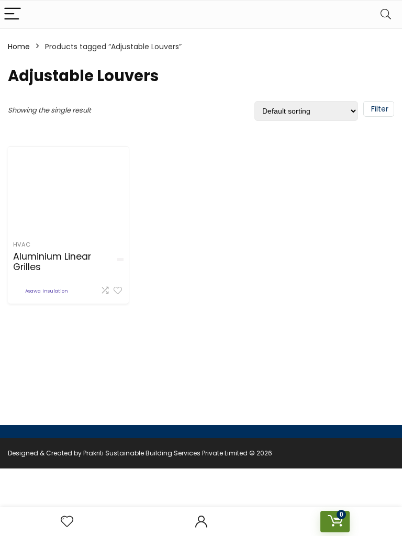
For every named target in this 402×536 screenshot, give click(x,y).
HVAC (21, 244)
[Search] (385, 14)
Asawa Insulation (46, 290)
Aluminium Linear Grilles (52, 261)
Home (19, 46)
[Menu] (12, 14)
